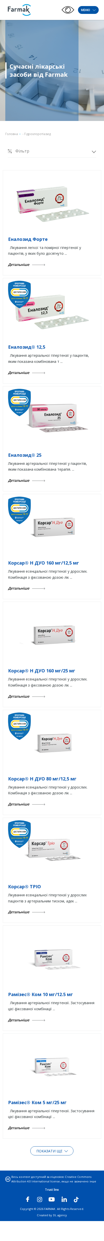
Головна (11, 134)
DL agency (60, 1215)
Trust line (52, 1189)
